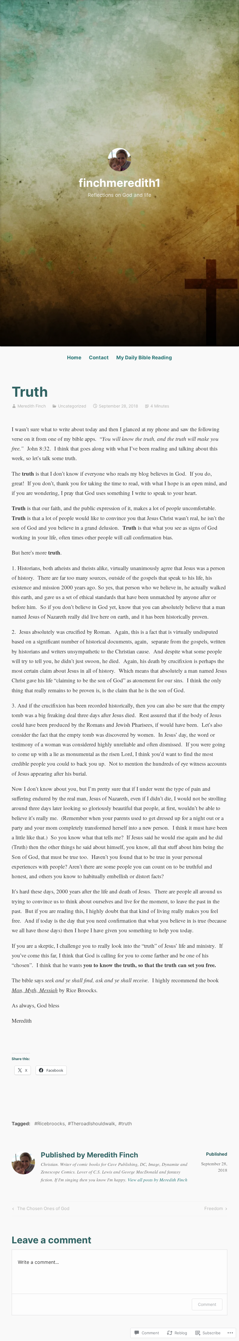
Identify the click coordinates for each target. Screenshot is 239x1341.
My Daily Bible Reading (144, 357)
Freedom (213, 1209)
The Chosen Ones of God (40, 1209)
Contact (99, 357)
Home (74, 357)
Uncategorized (72, 405)
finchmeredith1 (120, 182)
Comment (207, 1304)
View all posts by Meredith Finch (157, 1180)
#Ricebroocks (49, 1123)
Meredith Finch (31, 405)
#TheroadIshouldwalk (91, 1123)
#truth (125, 1123)
